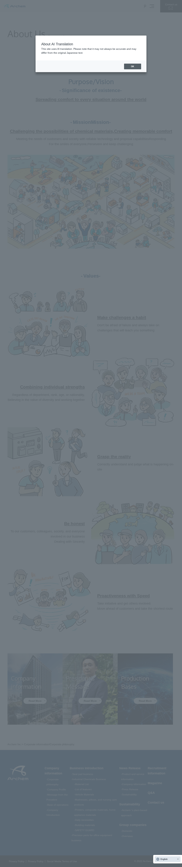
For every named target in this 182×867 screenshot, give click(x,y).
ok (132, 66)
